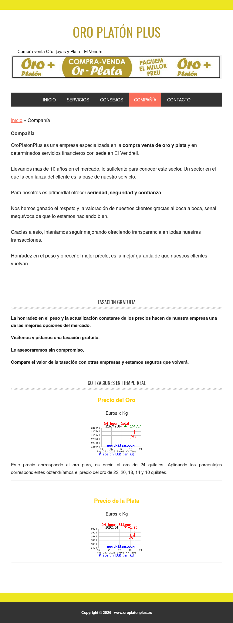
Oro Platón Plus (116, 31)
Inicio (16, 120)
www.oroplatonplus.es (133, 612)
